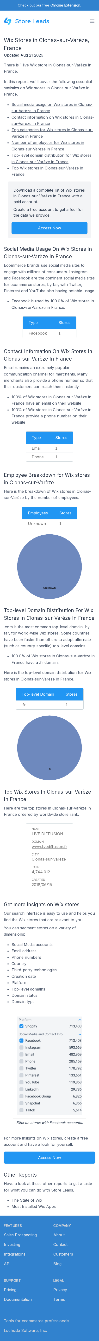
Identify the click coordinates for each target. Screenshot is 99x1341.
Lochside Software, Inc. (25, 1330)
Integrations (14, 1254)
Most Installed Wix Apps (34, 1206)
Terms (59, 1299)
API (7, 1263)
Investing (12, 1244)
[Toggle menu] (92, 21)
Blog (57, 1263)
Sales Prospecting (20, 1234)
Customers (63, 1254)
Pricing (10, 1289)
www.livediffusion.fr (49, 846)
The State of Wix (27, 1200)
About (59, 1234)
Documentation (18, 1299)
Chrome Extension (65, 5)
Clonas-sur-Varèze (49, 859)
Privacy (60, 1289)
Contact (60, 1244)
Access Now (49, 228)
